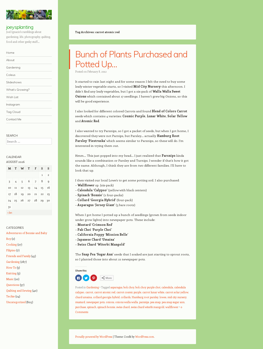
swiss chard (123, 307)
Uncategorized (16, 302)
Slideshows (14, 82)
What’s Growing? (17, 90)
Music (10, 279)
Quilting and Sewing (19, 290)
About (10, 60)
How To (11, 267)
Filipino (11, 250)
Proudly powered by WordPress (93, 336)
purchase (80, 307)
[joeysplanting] (29, 15)
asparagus (116, 287)
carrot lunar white (153, 292)
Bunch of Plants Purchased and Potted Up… (131, 59)
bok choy (128, 287)
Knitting (11, 273)
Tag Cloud (13, 112)
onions (110, 302)
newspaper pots (95, 302)
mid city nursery (176, 297)
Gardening (13, 67)
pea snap (155, 302)
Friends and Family (18, 256)
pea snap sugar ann (173, 302)
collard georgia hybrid (106, 297)
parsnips (144, 302)
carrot (89, 292)
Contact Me (13, 119)
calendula (167, 287)
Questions (12, 285)
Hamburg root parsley (145, 297)
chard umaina (83, 297)
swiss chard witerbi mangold (147, 307)
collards (125, 297)
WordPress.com (144, 336)
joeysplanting (19, 27)
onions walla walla (126, 302)
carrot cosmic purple (129, 292)
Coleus (10, 75)
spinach (91, 307)
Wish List (12, 97)
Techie (10, 296)
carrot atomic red (104, 292)
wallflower (171, 307)
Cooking (11, 244)
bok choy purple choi (147, 287)
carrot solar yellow (176, 292)
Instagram (13, 104)
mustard (80, 302)
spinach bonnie (106, 307)
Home (10, 52)
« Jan (9, 212)
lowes (162, 297)
